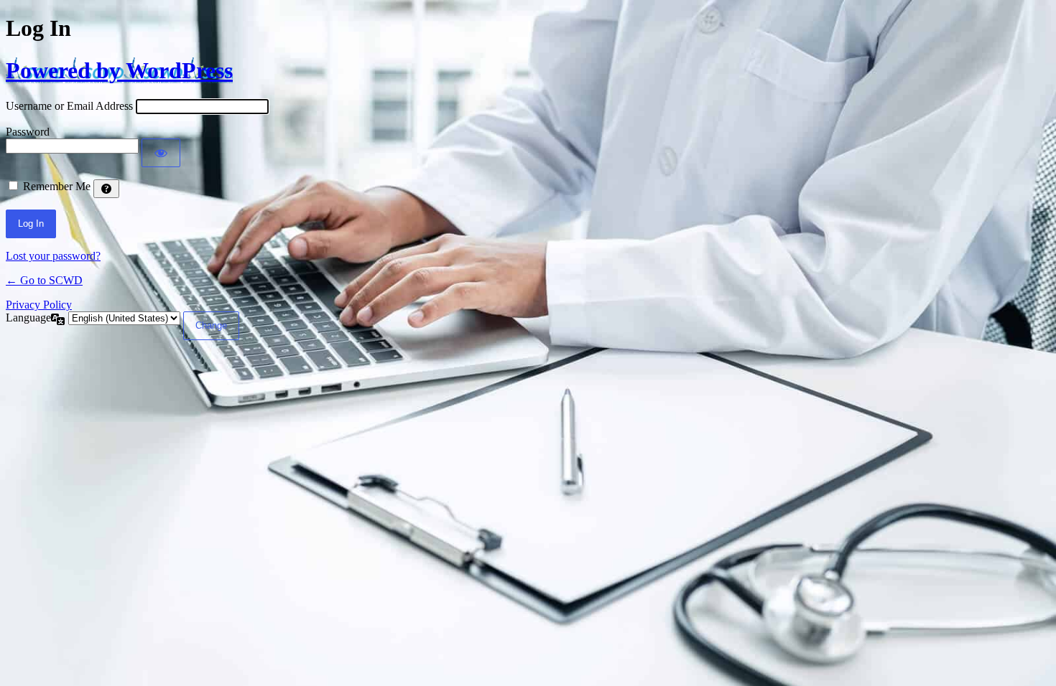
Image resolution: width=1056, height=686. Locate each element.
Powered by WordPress (119, 70)
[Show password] (161, 152)
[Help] (106, 188)
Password (28, 132)
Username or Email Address (69, 106)
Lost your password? (53, 256)
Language (28, 317)
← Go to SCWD (44, 280)
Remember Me (57, 186)
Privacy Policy (39, 305)
